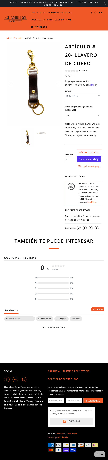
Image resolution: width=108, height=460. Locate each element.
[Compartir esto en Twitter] (78, 228)
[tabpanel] (54, 336)
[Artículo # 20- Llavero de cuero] (34, 84)
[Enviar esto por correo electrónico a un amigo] (96, 228)
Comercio (37, 12)
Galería (59, 19)
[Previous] (11, 84)
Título (68, 91)
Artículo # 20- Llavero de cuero (81, 55)
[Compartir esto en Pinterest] (90, 228)
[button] (54, 277)
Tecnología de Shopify (58, 437)
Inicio (9, 38)
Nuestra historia (42, 19)
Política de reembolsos (63, 379)
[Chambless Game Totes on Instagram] (24, 379)
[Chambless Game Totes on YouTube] (16, 379)
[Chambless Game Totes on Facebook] (7, 379)
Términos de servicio (76, 371)
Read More (91, 202)
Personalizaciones (60, 12)
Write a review (97, 309)
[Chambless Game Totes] (15, 18)
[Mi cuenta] (92, 12)
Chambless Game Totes (66, 433)
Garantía (54, 371)
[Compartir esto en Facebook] (84, 228)
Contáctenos (39, 27)
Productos (18, 38)
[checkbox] (76, 318)
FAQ (68, 19)
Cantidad (69, 154)
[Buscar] (96, 12)
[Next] (58, 84)
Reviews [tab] (11, 310)
